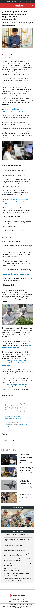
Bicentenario (6, 1)
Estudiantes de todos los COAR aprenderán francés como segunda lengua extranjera (16, 201)
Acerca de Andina (15, 604)
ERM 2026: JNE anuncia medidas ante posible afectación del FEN (26, 469)
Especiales (20, 1)
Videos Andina (8, 450)
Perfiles (14, 1)
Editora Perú (7, 604)
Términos (23, 604)
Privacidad (29, 604)
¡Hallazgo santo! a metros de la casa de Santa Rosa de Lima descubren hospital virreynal (25, 496)
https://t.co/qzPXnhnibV (14, 416)
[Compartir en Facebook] (30, 463)
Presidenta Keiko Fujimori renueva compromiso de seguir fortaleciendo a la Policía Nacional (25, 457)
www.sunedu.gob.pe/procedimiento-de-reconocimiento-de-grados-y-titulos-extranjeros (15, 363)
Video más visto (17, 508)
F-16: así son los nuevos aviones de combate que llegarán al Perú (25, 482)
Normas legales (30, 1)
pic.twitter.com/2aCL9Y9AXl (13, 418)
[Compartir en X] (32, 463)
